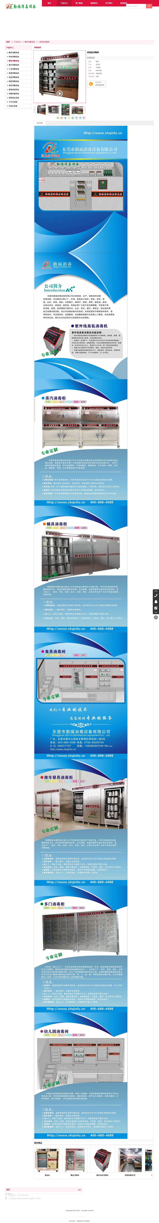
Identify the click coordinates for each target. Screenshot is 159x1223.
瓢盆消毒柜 (75, 1175)
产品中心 (17, 42)
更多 (79, 1190)
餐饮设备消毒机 (102, 1175)
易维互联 (80, 1221)
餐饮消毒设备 (30, 42)
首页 (8, 42)
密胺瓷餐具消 (130, 1175)
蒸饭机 (47, 1175)
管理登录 (87, 1221)
